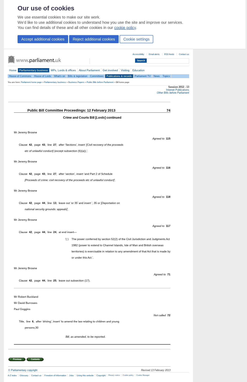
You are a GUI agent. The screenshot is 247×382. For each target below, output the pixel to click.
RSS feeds (169, 54)
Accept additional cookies (42, 39)
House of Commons (20, 76)
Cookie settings (136, 39)
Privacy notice (114, 375)
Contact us (184, 54)
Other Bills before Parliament (173, 92)
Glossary (24, 375)
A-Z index (12, 375)
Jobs (71, 375)
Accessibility (138, 54)
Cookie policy (128, 375)
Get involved (110, 70)
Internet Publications (177, 89)
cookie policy (125, 27)
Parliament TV (143, 76)
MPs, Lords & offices (63, 70)
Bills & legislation (77, 76)
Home (12, 70)
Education (138, 70)
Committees (97, 76)
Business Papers (76, 82)
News (157, 76)
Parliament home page (31, 82)
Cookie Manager (143, 375)
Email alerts (154, 54)
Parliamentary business (33, 70)
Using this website (85, 375)
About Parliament (89, 70)
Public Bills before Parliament (100, 82)
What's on (59, 76)
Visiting (125, 70)
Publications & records (119, 76)
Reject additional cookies (94, 39)
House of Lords (42, 76)
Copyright (101, 375)
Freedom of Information (55, 375)
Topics (166, 76)
